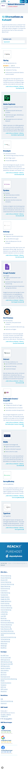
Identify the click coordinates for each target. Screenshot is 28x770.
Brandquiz (7, 151)
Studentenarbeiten (6, 683)
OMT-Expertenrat (5, 659)
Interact (6, 359)
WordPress (3, 648)
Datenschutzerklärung (7, 701)
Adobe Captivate (9, 104)
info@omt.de (4, 716)
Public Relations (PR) (6, 629)
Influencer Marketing (6, 607)
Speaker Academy (5, 668)
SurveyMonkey (8, 481)
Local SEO (3, 616)
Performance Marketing (7, 622)
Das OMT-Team (5, 655)
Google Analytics (5, 597)
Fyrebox (6, 190)
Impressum (4, 703)
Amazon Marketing (6, 578)
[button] (2, 767)
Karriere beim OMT (6, 657)
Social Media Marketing (7, 631)
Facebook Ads (4, 595)
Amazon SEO (4, 580)
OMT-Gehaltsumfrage (6, 662)
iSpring (5, 60)
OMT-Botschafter (5, 666)
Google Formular (9, 273)
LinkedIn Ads (4, 614)
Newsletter (4, 691)
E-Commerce (4, 590)
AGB (2, 699)
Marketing (3, 618)
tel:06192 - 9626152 (6, 714)
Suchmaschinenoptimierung (8, 637)
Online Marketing (5, 620)
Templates (3, 685)
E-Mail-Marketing (5, 592)
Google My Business (6, 601)
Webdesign (4, 645)
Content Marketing (6, 582)
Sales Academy (5, 670)
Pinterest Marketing (6, 624)
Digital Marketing (5, 586)
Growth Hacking (5, 603)
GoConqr (6, 232)
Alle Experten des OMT (7, 664)
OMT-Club (3, 687)
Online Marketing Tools (19, 563)
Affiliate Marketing (6, 575)
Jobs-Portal (4, 674)
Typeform (6, 513)
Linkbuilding (4, 612)
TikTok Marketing (5, 639)
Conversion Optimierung (7, 584)
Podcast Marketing (6, 627)
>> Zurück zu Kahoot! (13, 6)
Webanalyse (4, 643)
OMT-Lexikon (4, 689)
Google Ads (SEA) (5, 599)
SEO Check (3, 672)
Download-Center (5, 677)
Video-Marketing (5, 641)
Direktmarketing (5, 588)
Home (9, 563)
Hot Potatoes (8, 318)
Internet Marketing (6, 610)
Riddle (5, 442)
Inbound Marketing (6, 605)
